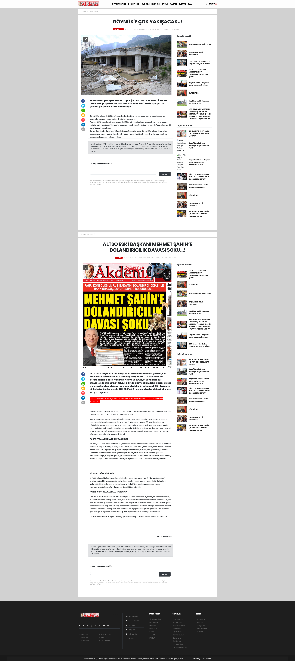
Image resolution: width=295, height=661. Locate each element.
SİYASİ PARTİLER (119, 4)
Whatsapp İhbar (105, 637)
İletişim (131, 638)
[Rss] (100, 626)
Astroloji (200, 632)
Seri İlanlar (177, 641)
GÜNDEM (145, 4)
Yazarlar (132, 625)
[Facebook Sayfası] (80, 626)
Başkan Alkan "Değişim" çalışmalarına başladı (199, 83)
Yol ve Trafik (178, 622)
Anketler (200, 622)
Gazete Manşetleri (180, 647)
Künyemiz (133, 634)
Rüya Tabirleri (202, 629)
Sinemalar (177, 638)
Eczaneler (177, 629)
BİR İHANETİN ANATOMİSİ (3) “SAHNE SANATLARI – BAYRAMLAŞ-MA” (199, 213)
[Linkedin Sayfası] (96, 626)
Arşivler (132, 630)
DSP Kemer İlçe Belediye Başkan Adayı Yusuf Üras (199, 62)
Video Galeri (133, 621)
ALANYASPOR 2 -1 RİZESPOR (200, 44)
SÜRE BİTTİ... (194, 93)
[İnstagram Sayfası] (88, 626)
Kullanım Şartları (105, 634)
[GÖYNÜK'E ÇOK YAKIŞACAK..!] (126, 64)
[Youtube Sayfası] (92, 626)
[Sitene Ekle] (109, 626)
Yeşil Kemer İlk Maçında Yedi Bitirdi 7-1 (199, 102)
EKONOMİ (155, 4)
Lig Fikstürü (177, 632)
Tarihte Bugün (178, 635)
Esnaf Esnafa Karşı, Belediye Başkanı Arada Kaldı (199, 145)
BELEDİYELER (134, 4)
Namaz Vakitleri (179, 625)
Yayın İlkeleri (84, 637)
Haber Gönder (104, 640)
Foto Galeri (133, 616)
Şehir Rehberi (178, 644)
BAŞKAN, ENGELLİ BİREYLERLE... (196, 53)
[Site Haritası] (105, 626)
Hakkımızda (84, 634)
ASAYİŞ (92, 234)
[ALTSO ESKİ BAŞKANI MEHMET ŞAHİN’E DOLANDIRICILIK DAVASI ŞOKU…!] (126, 315)
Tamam (207, 659)
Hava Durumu (178, 619)
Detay (197, 659)
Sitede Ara (201, 619)
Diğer (190, 4)
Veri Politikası (84, 640)
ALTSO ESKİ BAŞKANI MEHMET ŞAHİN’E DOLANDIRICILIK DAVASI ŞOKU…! (198, 73)
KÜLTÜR (182, 4)
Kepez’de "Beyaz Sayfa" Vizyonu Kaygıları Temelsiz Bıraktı (199, 162)
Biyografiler (201, 625)
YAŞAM (173, 4)
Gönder (165, 174)
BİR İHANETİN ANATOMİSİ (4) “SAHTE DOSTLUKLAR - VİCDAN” (199, 133)
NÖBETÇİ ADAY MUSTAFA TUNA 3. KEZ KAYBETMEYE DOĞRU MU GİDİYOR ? (199, 176)
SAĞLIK (165, 4)
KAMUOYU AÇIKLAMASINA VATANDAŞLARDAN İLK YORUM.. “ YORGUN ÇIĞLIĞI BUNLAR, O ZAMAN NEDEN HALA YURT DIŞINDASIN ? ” (200, 114)
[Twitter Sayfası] (84, 626)
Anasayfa (84, 11)
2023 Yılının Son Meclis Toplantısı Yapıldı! (198, 186)
